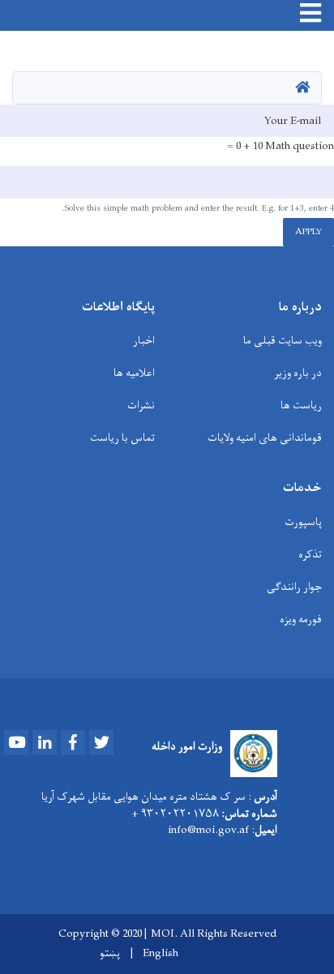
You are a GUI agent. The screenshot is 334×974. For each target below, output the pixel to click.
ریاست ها (301, 405)
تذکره (310, 555)
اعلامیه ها (134, 373)
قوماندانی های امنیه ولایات (265, 438)
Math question (299, 146)
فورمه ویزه (301, 619)
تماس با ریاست (122, 438)
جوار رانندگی (294, 587)
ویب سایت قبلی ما (282, 341)
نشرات (141, 405)
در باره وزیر (298, 373)
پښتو (110, 953)
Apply (308, 232)
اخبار (144, 341)
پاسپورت (303, 522)
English (160, 953)
